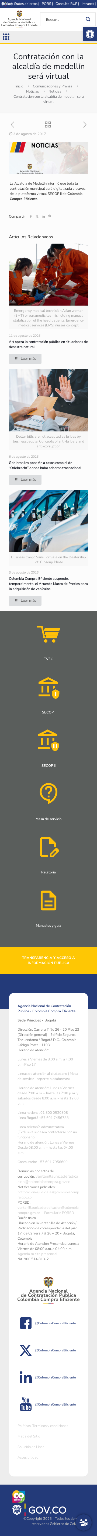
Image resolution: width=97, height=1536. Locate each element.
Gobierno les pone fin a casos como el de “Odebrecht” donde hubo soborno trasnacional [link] (45, 465)
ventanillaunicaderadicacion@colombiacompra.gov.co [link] (48, 1179)
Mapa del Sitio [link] (29, 1436)
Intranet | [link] (89, 3)
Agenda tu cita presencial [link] (37, 1254)
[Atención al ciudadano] (83, 1522)
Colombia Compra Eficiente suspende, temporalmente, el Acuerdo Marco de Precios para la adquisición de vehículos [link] (48, 583)
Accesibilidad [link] (28, 1457)
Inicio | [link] (7, 3)
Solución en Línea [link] (31, 1447)
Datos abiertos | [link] (26, 3)
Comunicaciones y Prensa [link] (52, 86)
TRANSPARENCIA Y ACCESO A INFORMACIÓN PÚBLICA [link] (48, 960)
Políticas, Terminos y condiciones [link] (43, 1425)
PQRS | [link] (47, 3)
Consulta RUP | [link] (67, 3)
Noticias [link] (32, 91)
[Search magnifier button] (89, 19)
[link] (90, 34)
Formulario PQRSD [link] (59, 1212)
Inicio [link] (19, 86)
